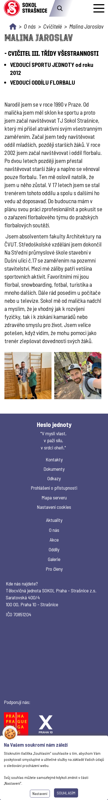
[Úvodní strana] (12, 26)
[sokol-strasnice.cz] (25, 8)
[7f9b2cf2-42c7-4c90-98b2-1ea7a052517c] (77, 375)
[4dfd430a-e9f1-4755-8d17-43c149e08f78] (28, 375)
